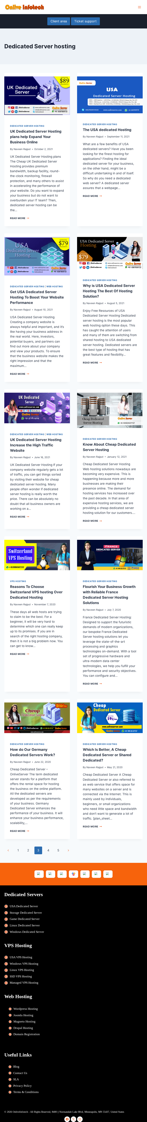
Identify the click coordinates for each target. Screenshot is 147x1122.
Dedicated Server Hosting (27, 126)
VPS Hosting (18, 581)
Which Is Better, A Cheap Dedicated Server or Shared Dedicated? (107, 754)
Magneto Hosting (24, 1021)
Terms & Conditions (26, 1092)
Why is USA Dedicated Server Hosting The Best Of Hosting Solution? (109, 291)
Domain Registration (26, 1034)
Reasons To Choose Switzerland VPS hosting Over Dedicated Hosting (36, 592)
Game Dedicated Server (25, 919)
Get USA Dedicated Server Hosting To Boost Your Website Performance (37, 297)
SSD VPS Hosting (21, 976)
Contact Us (20, 1073)
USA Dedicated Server (24, 906)
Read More (19, 218)
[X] (73, 1119)
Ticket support (85, 21)
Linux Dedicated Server (25, 925)
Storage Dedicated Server (26, 912)
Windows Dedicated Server (27, 932)
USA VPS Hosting (21, 957)
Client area (59, 21)
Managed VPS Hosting (24, 982)
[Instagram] (80, 1119)
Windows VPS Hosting (24, 963)
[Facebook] (67, 1119)
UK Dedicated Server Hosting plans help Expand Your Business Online (35, 136)
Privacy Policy (22, 1085)
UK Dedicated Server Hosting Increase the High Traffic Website (35, 445)
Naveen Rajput (22, 149)
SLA (16, 1079)
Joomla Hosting (23, 1015)
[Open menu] (139, 7)
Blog (16, 1066)
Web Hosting (54, 286)
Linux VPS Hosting (22, 970)
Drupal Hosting (23, 1028)
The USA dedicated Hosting (107, 130)
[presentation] (37, 95)
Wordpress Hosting (25, 1008)
